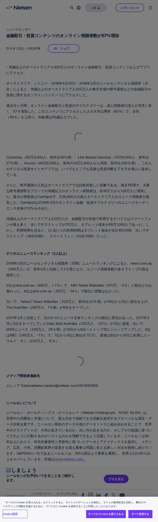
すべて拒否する (140, 513)
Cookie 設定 (10, 513)
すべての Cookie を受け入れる (106, 513)
